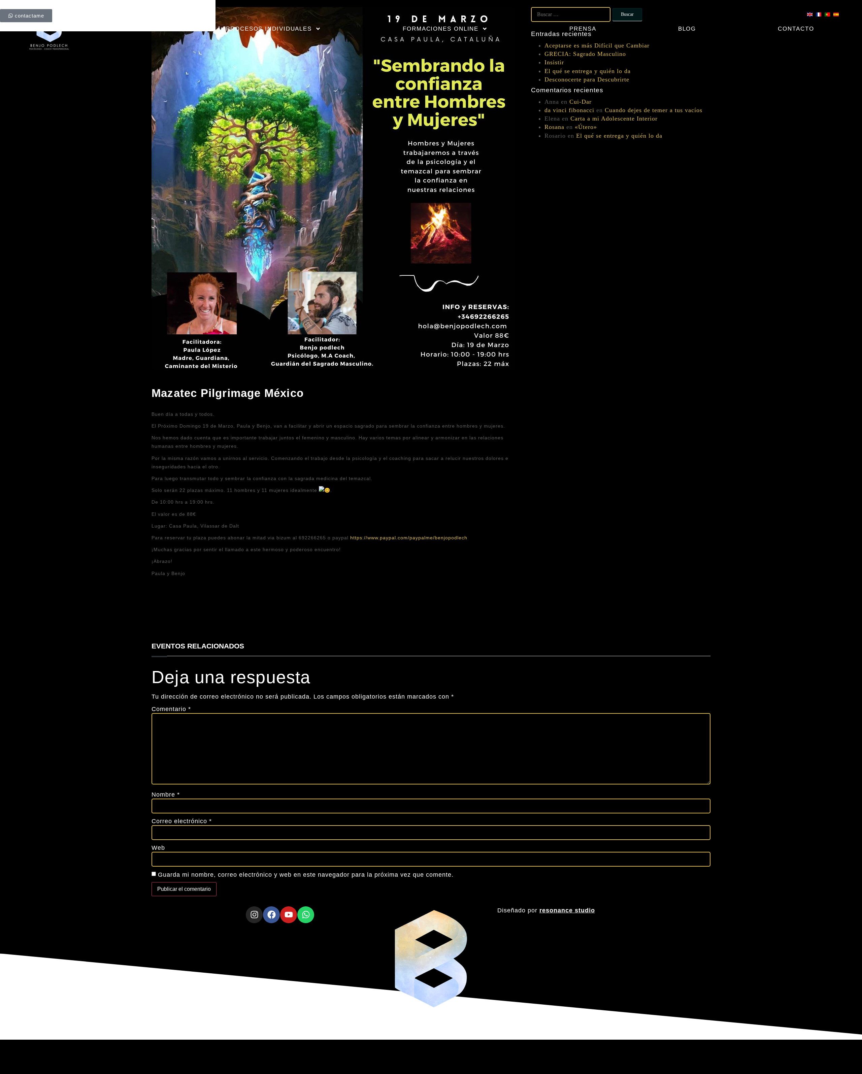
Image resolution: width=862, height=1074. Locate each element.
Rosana (554, 127)
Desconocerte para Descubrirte (586, 79)
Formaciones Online (440, 29)
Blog (687, 29)
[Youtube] (288, 914)
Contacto (796, 29)
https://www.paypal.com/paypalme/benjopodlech (408, 537)
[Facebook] (271, 914)
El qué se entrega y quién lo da (587, 71)
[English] (811, 14)
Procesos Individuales (269, 29)
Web (158, 848)
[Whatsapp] (305, 914)
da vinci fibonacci (569, 110)
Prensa (582, 29)
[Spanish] (837, 14)
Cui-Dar (580, 101)
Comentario (171, 709)
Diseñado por (546, 910)
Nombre (166, 795)
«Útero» (586, 127)
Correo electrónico (182, 821)
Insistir (554, 62)
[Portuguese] (829, 14)
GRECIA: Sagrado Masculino (585, 54)
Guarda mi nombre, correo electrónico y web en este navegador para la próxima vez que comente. (306, 875)
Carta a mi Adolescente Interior (614, 118)
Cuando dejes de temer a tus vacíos (653, 110)
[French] (820, 14)
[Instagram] (254, 914)
